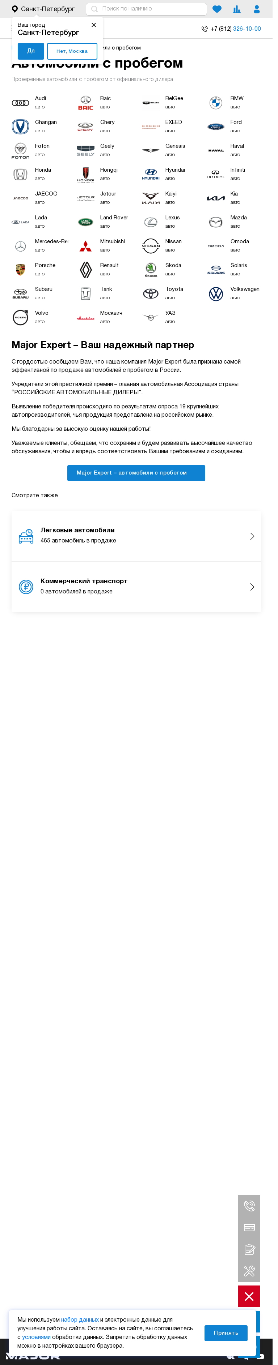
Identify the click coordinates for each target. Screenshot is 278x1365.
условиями (36, 1337)
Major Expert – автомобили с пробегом (133, 473)
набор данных (80, 1320)
